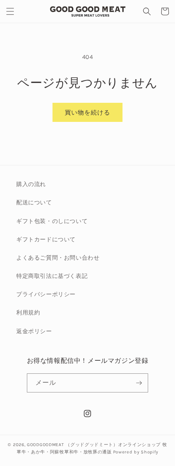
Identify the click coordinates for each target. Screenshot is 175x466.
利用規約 (28, 312)
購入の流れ (31, 184)
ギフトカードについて (46, 239)
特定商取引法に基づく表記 (52, 276)
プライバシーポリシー (46, 294)
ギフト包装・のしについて (52, 221)
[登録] (139, 382)
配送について (34, 202)
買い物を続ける (87, 112)
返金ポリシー (34, 331)
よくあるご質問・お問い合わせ (57, 257)
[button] (10, 11)
